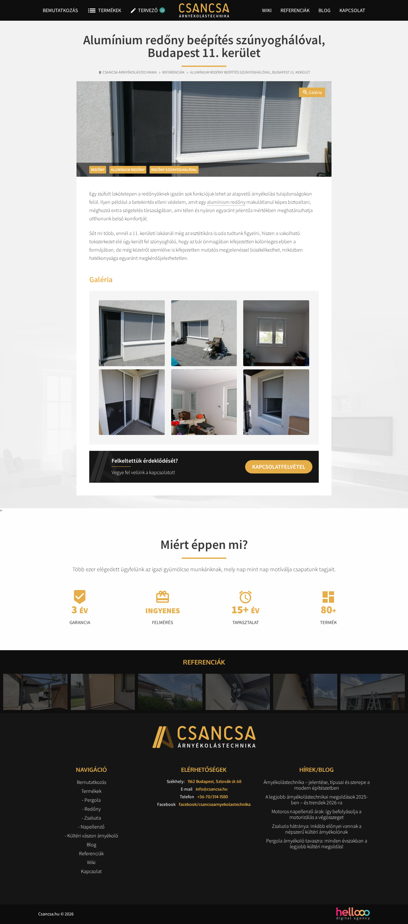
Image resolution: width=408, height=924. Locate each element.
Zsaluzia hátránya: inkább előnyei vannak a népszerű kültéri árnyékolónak (316, 829)
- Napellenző (91, 826)
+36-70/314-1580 (212, 796)
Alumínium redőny (128, 169)
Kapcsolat (352, 10)
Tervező (146, 10)
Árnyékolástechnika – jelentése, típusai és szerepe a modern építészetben (317, 785)
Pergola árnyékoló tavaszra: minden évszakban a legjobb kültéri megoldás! (316, 843)
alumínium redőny (226, 202)
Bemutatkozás (60, 10)
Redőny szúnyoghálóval (174, 169)
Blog (324, 10)
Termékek (104, 10)
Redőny (98, 169)
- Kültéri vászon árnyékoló (91, 835)
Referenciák (295, 10)
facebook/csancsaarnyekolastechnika (215, 804)
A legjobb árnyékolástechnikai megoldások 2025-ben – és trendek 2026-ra (317, 799)
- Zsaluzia (91, 817)
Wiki (267, 10)
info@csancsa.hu (211, 789)
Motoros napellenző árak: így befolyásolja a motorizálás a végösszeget (316, 814)
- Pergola (91, 800)
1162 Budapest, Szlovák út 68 (214, 781)
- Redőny (91, 809)
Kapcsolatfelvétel (278, 466)
